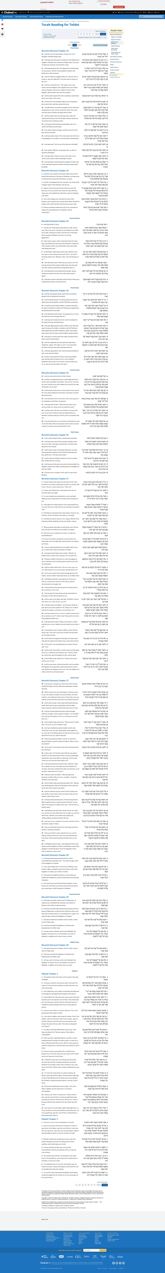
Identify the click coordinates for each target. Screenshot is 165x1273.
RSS (80, 1243)
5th (87, 34)
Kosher (96, 1239)
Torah (82, 1263)
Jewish (91, 1263)
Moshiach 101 (66, 1239)
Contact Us (121, 1268)
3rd (81, 34)
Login (115, 12)
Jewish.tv (61, 1256)
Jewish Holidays (98, 1235)
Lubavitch (70, 1262)
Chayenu (63, 1203)
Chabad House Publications (60, 1198)
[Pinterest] (120, 1263)
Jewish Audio (98, 1243)
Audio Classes (78, 1256)
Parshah (113, 30)
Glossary (81, 1242)
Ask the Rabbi (130, 12)
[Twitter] (117, 1263)
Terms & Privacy (113, 1268)
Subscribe (81, 1239)
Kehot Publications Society (76, 1203)
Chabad (66, 1262)
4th (84, 34)
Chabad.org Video (67, 1235)
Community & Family (36, 17)
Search (80, 1240)
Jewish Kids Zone (67, 1240)
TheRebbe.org (66, 1245)
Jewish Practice (7, 17)
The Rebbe (110, 1236)
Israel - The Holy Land (68, 1243)
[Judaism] (9, 12)
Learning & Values (21, 17)
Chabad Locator (111, 1240)
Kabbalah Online (67, 1242)
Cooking (95, 1256)
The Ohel (109, 1237)
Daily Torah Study (83, 1237)
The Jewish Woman (68, 1236)
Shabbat (97, 1237)
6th (90, 34)
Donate (151, 12)
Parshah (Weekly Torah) (49, 21)
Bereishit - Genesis (63, 21)
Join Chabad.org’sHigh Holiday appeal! (76, 2)
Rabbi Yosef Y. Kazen (71, 1263)
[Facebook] (113, 1263)
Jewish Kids (120, 1256)
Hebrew (79, 45)
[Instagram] (123, 1263)
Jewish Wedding (99, 1236)
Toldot (73, 21)
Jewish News (66, 1237)
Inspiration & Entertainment (54, 17)
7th (93, 34)
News (87, 1256)
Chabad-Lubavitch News (113, 1239)
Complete (103, 34)
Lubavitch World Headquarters (96, 1262)
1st (74, 34)
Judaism (86, 1263)
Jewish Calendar (83, 1236)
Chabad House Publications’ (73, 1191)
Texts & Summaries (83, 21)
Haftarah (97, 34)
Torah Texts (103, 1256)
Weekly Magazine (50, 1240)
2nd (78, 34)
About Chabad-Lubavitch (113, 1235)
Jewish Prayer (98, 1242)
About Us (105, 1268)
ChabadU (70, 1256)
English (70, 45)
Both (75, 45)
